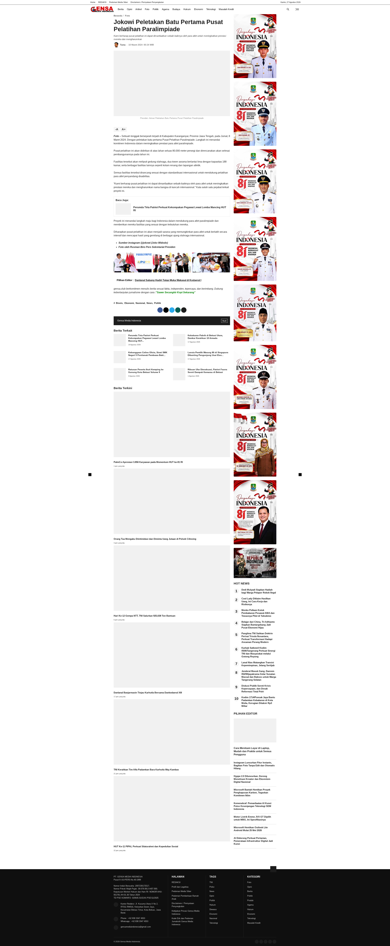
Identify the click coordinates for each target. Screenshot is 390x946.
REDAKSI (102, 2)
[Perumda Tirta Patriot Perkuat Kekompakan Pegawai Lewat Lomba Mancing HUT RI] (123, 214)
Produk (250, 900)
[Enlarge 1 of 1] (147, 256)
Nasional (140, 303)
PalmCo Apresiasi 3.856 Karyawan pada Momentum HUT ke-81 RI (148, 462)
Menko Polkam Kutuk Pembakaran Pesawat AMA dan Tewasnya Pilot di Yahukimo (258, 613)
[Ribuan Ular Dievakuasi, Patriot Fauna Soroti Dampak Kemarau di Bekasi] (179, 379)
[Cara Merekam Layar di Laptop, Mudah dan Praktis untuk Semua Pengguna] (255, 741)
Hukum (187, 9)
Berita (121, 9)
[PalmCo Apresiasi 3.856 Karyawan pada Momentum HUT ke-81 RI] (172, 456)
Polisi (211, 887)
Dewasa (212, 909)
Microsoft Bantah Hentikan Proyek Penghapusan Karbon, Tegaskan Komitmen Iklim (252, 793)
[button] (183, 310)
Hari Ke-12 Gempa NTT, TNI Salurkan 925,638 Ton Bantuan (144, 616)
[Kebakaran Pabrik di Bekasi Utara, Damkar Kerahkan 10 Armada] (179, 345)
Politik (156, 9)
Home (92, 2)
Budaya (176, 9)
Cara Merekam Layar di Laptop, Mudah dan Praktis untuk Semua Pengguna (252, 751)
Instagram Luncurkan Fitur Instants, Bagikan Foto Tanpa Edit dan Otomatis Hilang (254, 765)
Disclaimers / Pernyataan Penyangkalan (147, 2)
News (149, 303)
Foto (147, 9)
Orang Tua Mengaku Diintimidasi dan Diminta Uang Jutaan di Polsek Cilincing (155, 539)
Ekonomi (198, 9)
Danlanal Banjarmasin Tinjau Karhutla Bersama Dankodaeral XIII (148, 692)
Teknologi (211, 9)
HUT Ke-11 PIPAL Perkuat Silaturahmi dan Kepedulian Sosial (146, 846)
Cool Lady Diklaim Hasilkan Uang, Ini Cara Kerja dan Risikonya (256, 601)
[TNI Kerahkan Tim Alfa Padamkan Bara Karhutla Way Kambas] (172, 763)
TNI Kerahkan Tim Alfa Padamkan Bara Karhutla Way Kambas (146, 769)
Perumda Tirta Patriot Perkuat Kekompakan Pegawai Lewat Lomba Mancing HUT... (147, 338)
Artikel (138, 9)
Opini (129, 9)
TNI (211, 882)
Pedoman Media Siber (118, 2)
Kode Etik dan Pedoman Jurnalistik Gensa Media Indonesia (182, 921)
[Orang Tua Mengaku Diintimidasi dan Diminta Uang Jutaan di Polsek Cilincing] (172, 533)
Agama (165, 9)
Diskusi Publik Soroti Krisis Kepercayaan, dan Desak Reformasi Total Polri (256, 689)
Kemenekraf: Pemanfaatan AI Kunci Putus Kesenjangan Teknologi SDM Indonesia (252, 806)
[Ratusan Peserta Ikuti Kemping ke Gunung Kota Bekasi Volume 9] (120, 379)
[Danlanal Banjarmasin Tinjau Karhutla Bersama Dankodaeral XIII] (172, 686)
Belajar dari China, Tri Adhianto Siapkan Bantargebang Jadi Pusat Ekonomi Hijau (258, 625)
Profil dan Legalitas (180, 887)
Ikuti (224, 321)
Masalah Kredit (226, 9)
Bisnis (119, 303)
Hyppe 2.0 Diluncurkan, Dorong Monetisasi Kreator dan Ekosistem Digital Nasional (252, 779)
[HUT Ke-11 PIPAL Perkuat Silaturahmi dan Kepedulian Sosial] (172, 840)
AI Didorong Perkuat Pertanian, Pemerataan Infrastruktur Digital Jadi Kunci (253, 841)
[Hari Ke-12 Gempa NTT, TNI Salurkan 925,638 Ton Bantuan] (172, 610)
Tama (123, 45)
